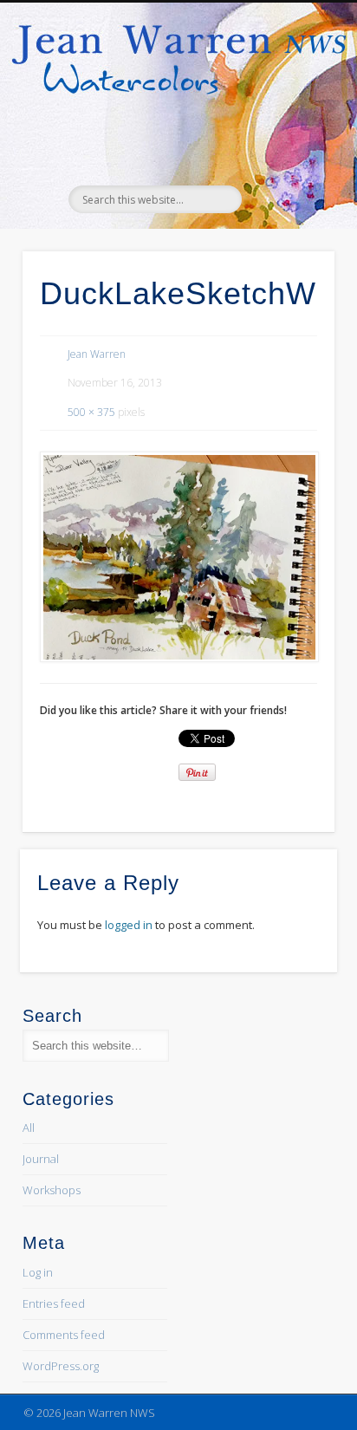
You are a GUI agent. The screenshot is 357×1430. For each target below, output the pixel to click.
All (29, 1127)
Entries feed (54, 1303)
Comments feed (64, 1334)
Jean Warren (97, 354)
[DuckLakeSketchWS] (178, 557)
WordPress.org (61, 1366)
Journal (41, 1159)
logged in (129, 925)
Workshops (52, 1190)
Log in (38, 1272)
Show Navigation (289, 155)
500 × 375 (91, 412)
